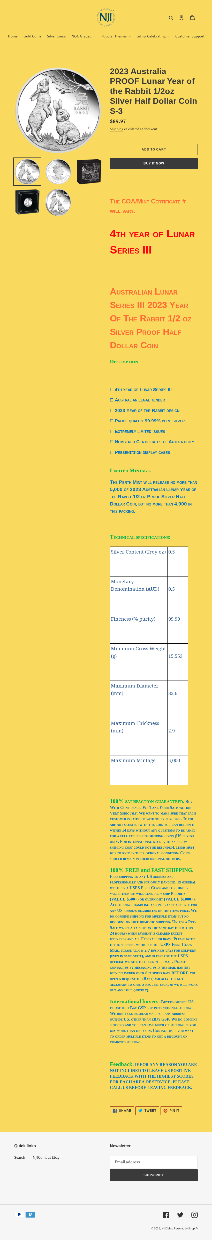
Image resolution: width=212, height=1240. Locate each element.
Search (19, 1157)
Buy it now (153, 163)
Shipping (116, 129)
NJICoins (167, 1228)
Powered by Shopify (186, 1228)
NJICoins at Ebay (46, 1157)
